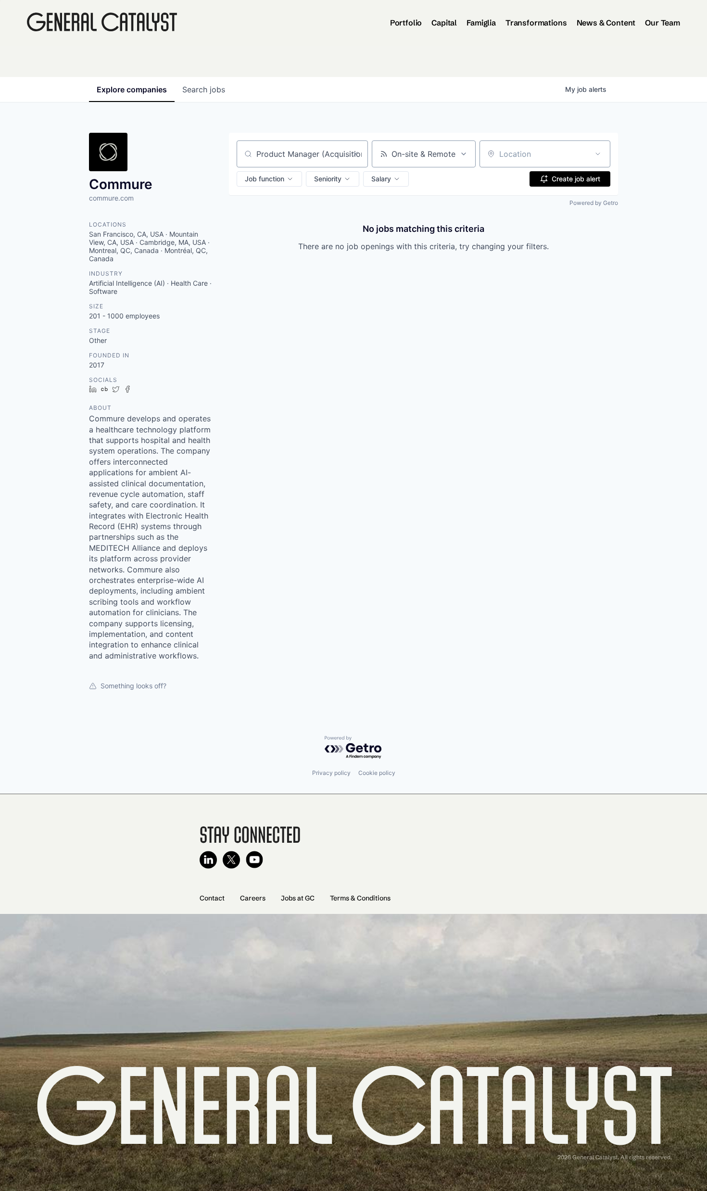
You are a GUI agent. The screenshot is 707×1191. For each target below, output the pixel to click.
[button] (269, 179)
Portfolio (406, 22)
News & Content (606, 22)
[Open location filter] (597, 154)
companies (132, 89)
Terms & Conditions (360, 898)
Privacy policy (331, 772)
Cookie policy (376, 772)
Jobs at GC (298, 898)
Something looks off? (133, 686)
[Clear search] (355, 154)
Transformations (536, 22)
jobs (203, 89)
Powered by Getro (593, 202)
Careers (252, 898)
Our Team (662, 22)
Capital (444, 22)
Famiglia (481, 22)
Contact (212, 898)
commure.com (111, 198)
